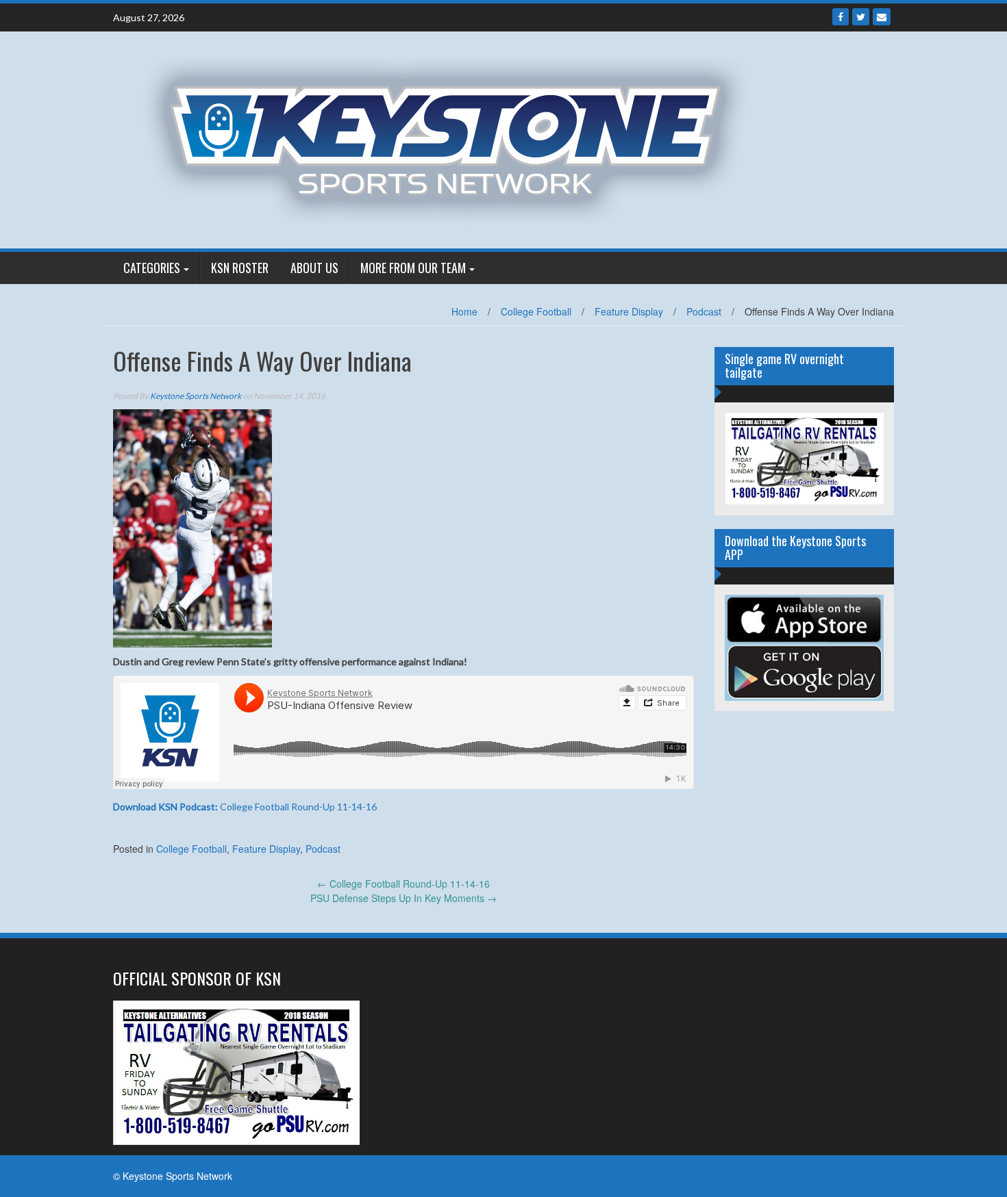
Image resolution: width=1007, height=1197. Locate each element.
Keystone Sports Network (195, 396)
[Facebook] (840, 16)
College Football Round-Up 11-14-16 (245, 806)
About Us (314, 267)
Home (464, 311)
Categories (151, 267)
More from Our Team (413, 267)
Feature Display (629, 311)
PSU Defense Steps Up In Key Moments (403, 898)
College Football (536, 311)
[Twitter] (860, 16)
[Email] (882, 16)
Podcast (703, 311)
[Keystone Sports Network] (453, 138)
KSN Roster (240, 267)
